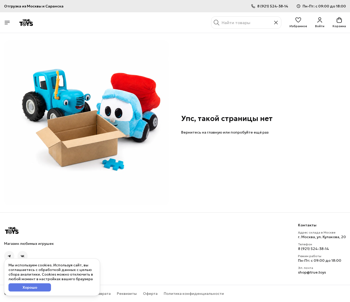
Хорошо (30, 287)
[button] (298, 22)
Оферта (150, 293)
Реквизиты (127, 293)
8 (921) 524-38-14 (313, 248)
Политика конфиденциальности (194, 293)
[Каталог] (7, 22)
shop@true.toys (312, 272)
